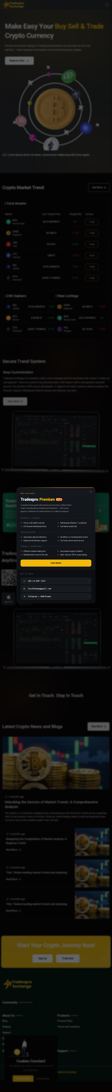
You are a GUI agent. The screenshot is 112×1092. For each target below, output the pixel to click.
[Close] (91, 492)
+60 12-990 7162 (58, 581)
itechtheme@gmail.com (58, 589)
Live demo (56, 563)
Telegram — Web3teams (58, 596)
